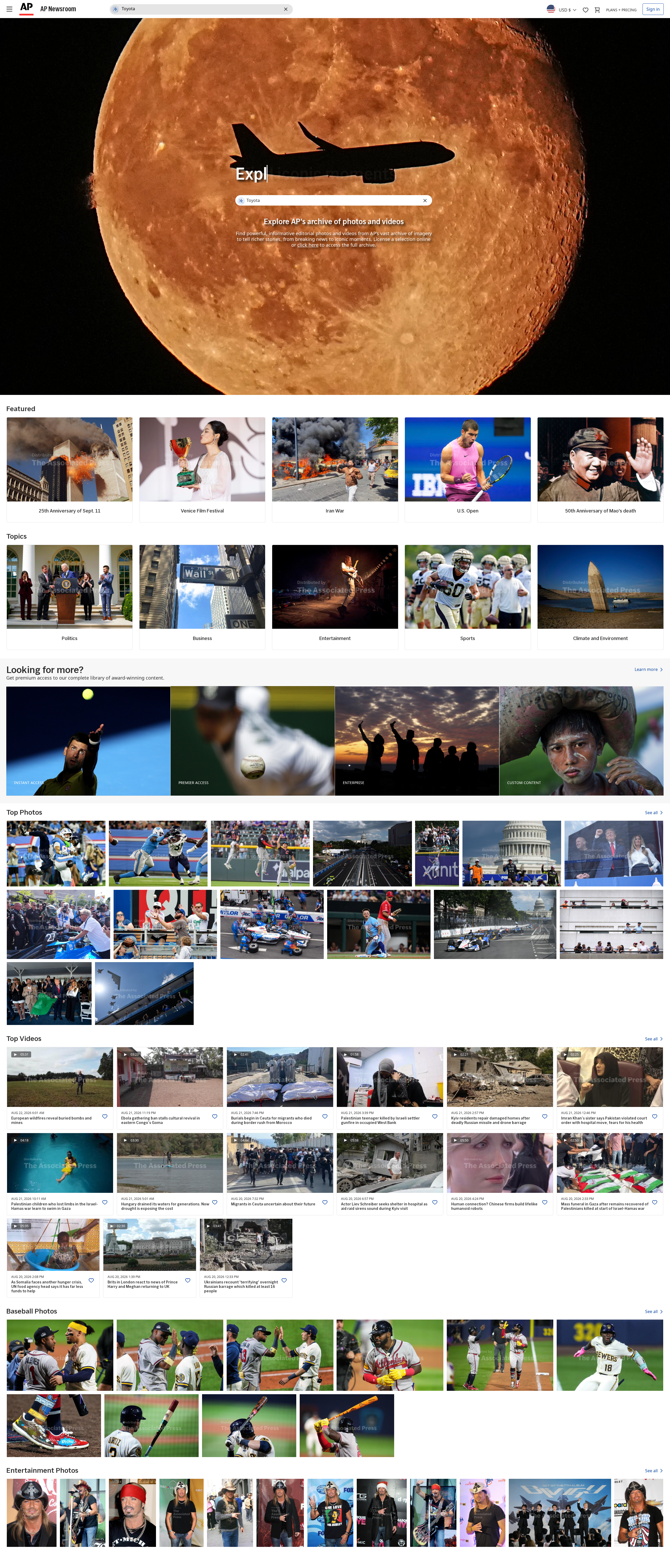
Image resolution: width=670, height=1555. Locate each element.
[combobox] (565, 8)
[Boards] (585, 10)
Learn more (647, 669)
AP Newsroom (58, 8)
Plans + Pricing (621, 9)
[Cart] (597, 10)
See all (652, 812)
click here (308, 245)
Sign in (653, 9)
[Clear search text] (286, 9)
